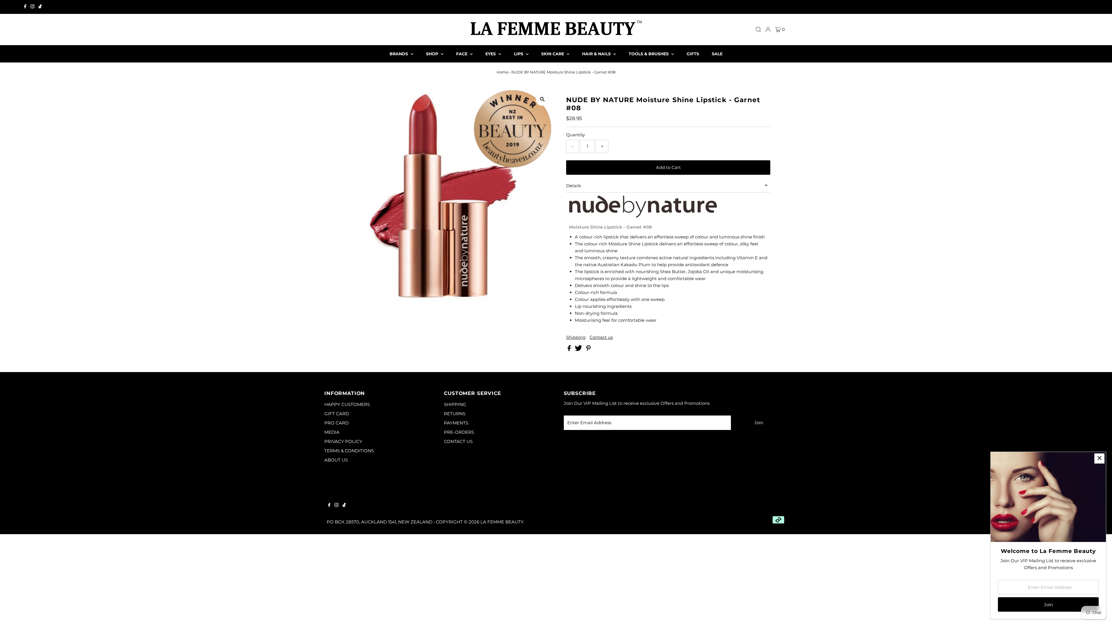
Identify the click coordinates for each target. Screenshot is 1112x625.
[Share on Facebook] (570, 349)
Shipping (576, 337)
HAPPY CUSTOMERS (347, 404)
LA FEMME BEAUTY (501, 522)
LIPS (519, 53)
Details (573, 185)
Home (503, 72)
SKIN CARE (553, 53)
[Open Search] (758, 29)
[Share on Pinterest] (588, 349)
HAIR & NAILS (597, 53)
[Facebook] (25, 7)
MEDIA (331, 432)
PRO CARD (336, 423)
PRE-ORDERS (459, 432)
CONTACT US (458, 441)
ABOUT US (336, 460)
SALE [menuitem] (717, 53)
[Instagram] (32, 7)
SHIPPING (455, 404)
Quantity (575, 134)
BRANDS (399, 53)
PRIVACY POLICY (343, 441)
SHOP (432, 53)
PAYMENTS (456, 423)
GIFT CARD (336, 413)
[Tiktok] (40, 7)
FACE (462, 53)
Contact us (601, 337)
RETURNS (454, 413)
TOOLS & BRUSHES (649, 53)
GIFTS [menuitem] (693, 53)
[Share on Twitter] (579, 349)
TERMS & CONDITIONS (349, 450)
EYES (491, 53)
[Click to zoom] (542, 99)
